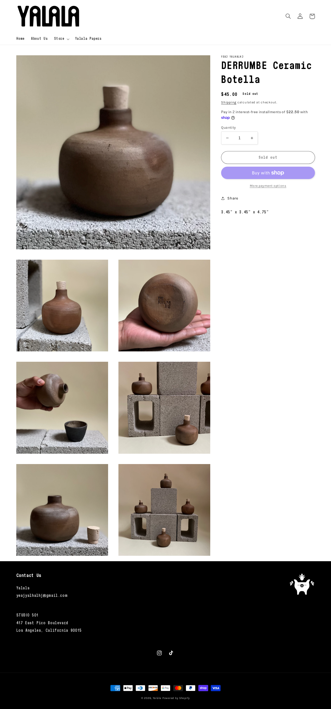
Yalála (157, 698)
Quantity (228, 127)
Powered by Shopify (176, 698)
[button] (61, 39)
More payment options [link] (268, 186)
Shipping (228, 102)
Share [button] (232, 198)
